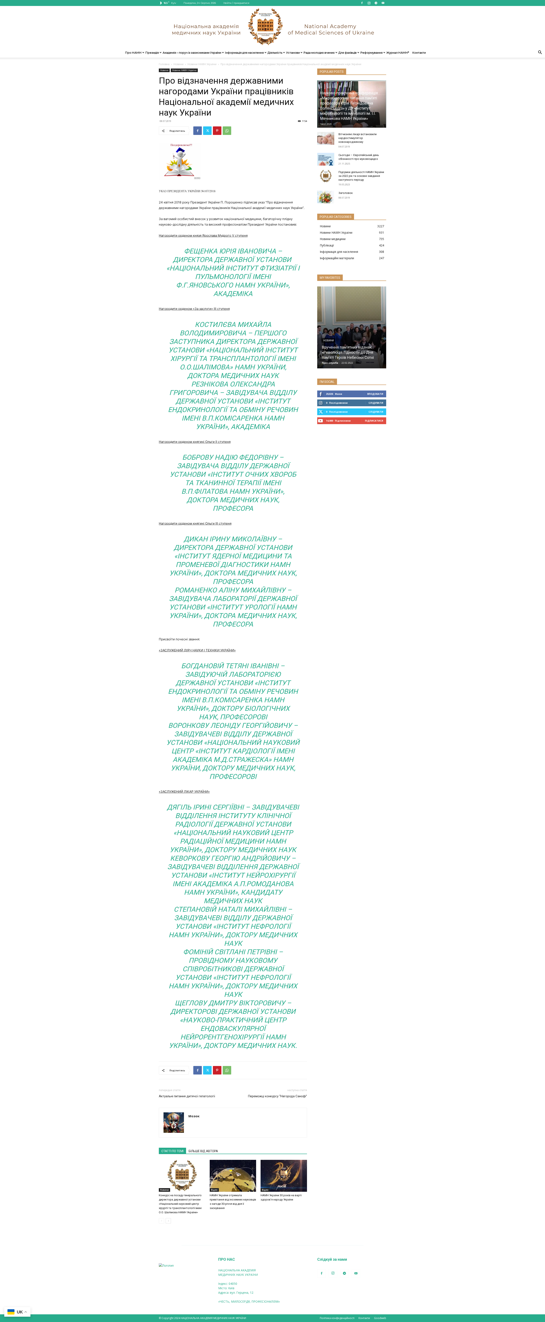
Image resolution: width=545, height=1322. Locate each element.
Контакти (419, 52)
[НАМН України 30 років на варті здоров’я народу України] (284, 1176)
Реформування (371, 52)
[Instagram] (369, 3)
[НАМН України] (272, 26)
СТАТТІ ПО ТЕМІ (172, 1151)
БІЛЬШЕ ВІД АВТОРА (203, 1151)
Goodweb (380, 1318)
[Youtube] (383, 3)
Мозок (193, 1116)
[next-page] (168, 1220)
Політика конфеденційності (337, 1318)
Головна (164, 64)
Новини (179, 64)
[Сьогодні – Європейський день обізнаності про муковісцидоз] (325, 159)
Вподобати (375, 393)
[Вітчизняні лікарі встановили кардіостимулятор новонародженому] (325, 138)
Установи (293, 52)
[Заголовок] (325, 197)
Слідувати (376, 402)
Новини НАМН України (202, 64)
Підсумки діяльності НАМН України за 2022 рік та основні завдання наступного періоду (361, 175)
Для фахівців (347, 52)
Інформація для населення (244, 52)
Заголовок (345, 193)
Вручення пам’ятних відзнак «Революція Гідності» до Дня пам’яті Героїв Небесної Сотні (348, 352)
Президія (152, 52)
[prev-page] (161, 1220)
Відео (214, 1189)
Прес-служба (330, 362)
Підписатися (374, 420)
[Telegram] (376, 3)
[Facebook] (362, 3)
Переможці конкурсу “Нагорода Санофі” (277, 1096)
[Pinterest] (217, 130)
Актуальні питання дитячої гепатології (187, 1096)
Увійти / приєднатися (236, 2)
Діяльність (275, 52)
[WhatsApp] (227, 130)
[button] (540, 53)
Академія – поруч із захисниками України (192, 52)
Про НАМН (133, 52)
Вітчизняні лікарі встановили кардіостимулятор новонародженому (357, 138)
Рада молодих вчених (319, 52)
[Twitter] (207, 130)
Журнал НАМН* (397, 52)
